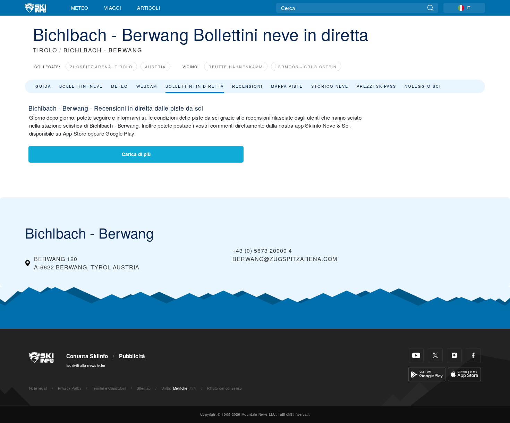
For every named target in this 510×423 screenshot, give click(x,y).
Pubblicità (132, 356)
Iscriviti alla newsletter (86, 365)
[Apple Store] (464, 373)
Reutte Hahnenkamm (236, 66)
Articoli (148, 7)
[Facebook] (473, 355)
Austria (155, 66)
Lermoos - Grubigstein (306, 66)
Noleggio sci (423, 86)
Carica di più (136, 154)
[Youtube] (416, 355)
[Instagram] (454, 355)
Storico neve (329, 86)
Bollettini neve (81, 86)
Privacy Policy (69, 388)
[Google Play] (426, 373)
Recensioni (247, 86)
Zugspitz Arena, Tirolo (101, 66)
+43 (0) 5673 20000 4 (262, 250)
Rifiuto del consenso (224, 388)
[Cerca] (430, 8)
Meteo (79, 7)
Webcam (146, 86)
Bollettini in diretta (194, 86)
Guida (43, 86)
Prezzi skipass (376, 86)
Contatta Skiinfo (87, 356)
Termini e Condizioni (109, 388)
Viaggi (112, 7)
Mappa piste (287, 86)
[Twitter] (435, 355)
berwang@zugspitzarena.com (284, 259)
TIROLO (45, 50)
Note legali (38, 388)
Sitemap (144, 388)
